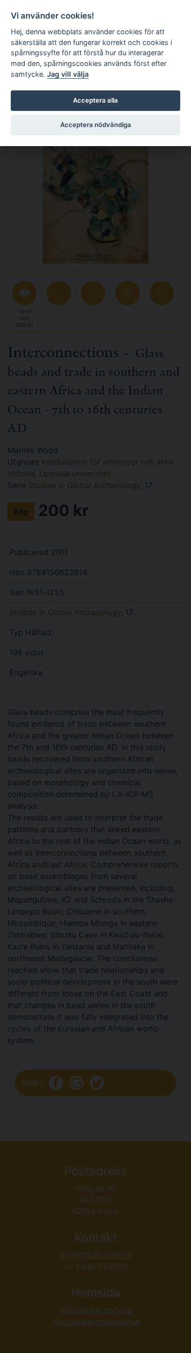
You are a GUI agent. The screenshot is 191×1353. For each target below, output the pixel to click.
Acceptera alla (95, 100)
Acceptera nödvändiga (95, 125)
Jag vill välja (68, 74)
